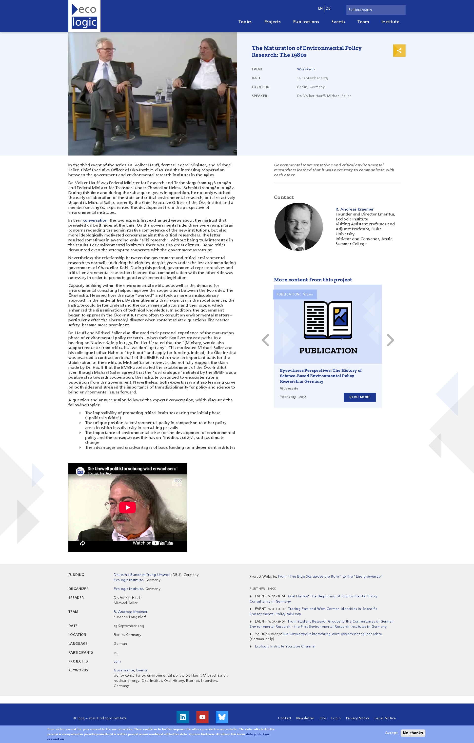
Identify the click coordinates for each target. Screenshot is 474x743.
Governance (124, 670)
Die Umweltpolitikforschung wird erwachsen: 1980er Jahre (332, 634)
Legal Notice (385, 718)
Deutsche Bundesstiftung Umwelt (142, 575)
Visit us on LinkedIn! (183, 717)
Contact (284, 718)
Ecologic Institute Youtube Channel (285, 646)
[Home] (84, 16)
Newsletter (305, 718)
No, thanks (413, 733)
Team (363, 22)
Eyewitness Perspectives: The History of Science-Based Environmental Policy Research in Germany (321, 376)
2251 (117, 661)
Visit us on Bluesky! (222, 717)
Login (336, 718)
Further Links (263, 589)
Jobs (322, 718)
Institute (390, 22)
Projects (272, 22)
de (328, 8)
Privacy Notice (358, 718)
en (320, 8)
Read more (359, 397)
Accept (391, 733)
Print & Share (399, 50)
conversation (95, 221)
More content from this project (313, 279)
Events (338, 22)
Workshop (306, 69)
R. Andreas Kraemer (130, 612)
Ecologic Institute (128, 580)
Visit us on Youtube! (202, 717)
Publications (306, 22)
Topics (245, 22)
